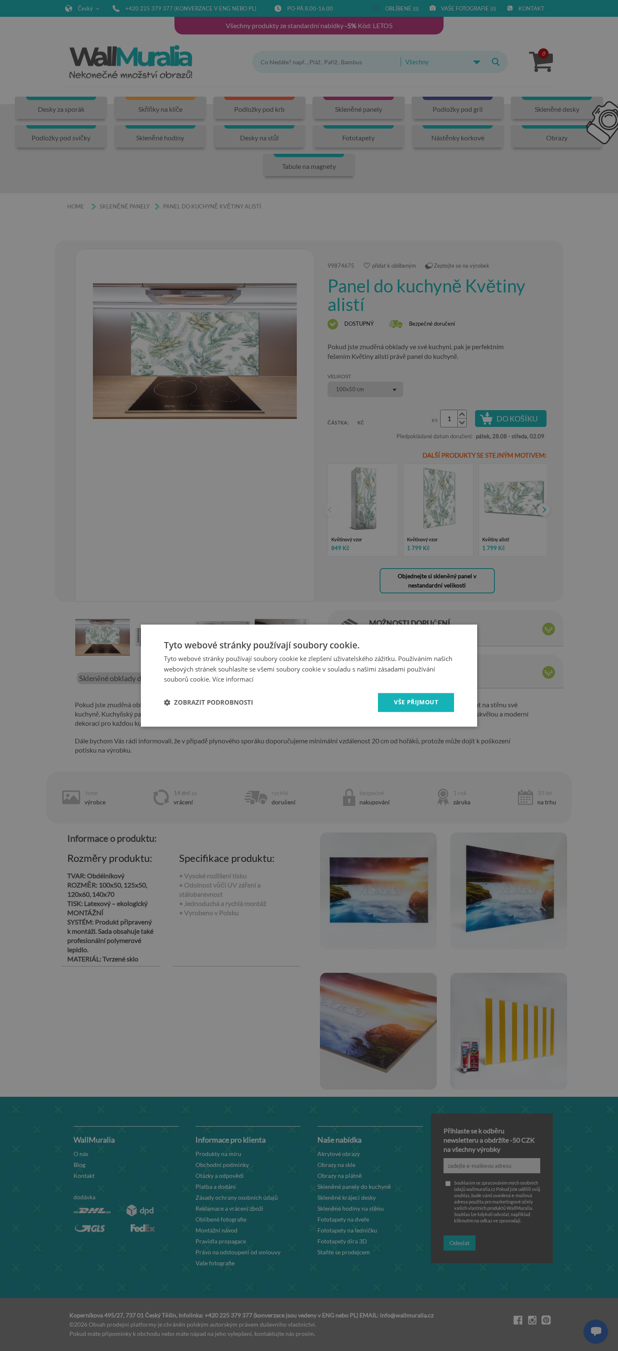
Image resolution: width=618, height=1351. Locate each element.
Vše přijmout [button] (416, 702)
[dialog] (309, 675)
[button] (208, 702)
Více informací (233, 679)
